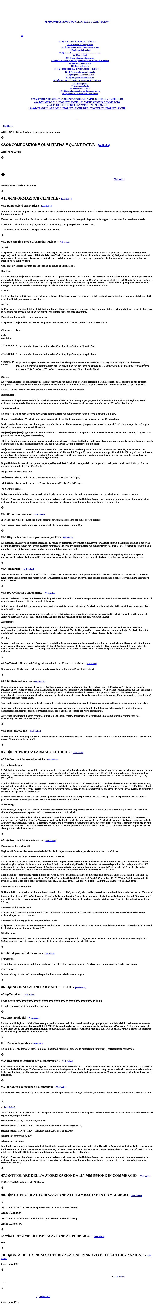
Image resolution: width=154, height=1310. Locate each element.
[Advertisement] (77, 8)
